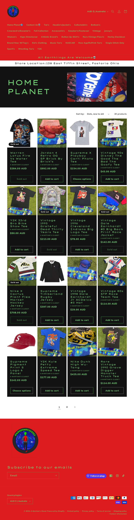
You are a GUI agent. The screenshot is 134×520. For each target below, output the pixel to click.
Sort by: (80, 114)
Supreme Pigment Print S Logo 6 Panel (18, 367)
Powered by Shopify (56, 511)
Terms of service (104, 511)
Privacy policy (88, 511)
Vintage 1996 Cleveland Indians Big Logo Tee (82, 226)
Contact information (118, 514)
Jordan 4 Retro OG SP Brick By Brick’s (51, 157)
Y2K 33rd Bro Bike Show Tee (19, 223)
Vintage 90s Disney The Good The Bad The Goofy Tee (112, 158)
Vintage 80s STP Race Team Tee (112, 294)
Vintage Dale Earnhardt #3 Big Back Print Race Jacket (112, 227)
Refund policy (73, 511)
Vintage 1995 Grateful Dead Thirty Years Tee (52, 226)
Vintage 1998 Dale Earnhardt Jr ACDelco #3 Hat (80, 297)
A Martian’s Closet (39, 511)
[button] (113, 11)
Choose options (82, 179)
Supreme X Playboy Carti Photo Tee (81, 157)
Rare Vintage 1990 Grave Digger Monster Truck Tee (111, 369)
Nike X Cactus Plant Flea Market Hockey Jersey (20, 298)
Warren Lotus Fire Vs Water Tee (20, 157)
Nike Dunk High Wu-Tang (80, 364)
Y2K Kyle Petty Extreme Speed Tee (50, 366)
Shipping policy (120, 511)
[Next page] (75, 407)
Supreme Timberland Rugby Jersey (51, 295)
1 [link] (59, 407)
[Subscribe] (56, 475)
